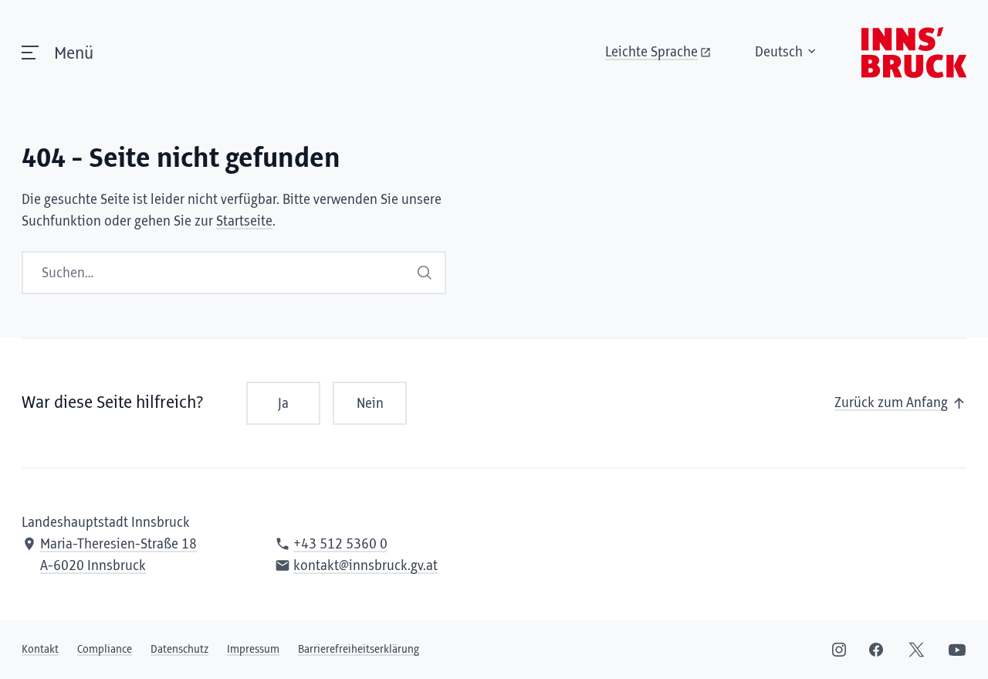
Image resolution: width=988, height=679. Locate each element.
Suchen (426, 273)
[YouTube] (957, 649)
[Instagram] (839, 649)
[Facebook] (876, 649)
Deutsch (779, 52)
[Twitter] (916, 649)
